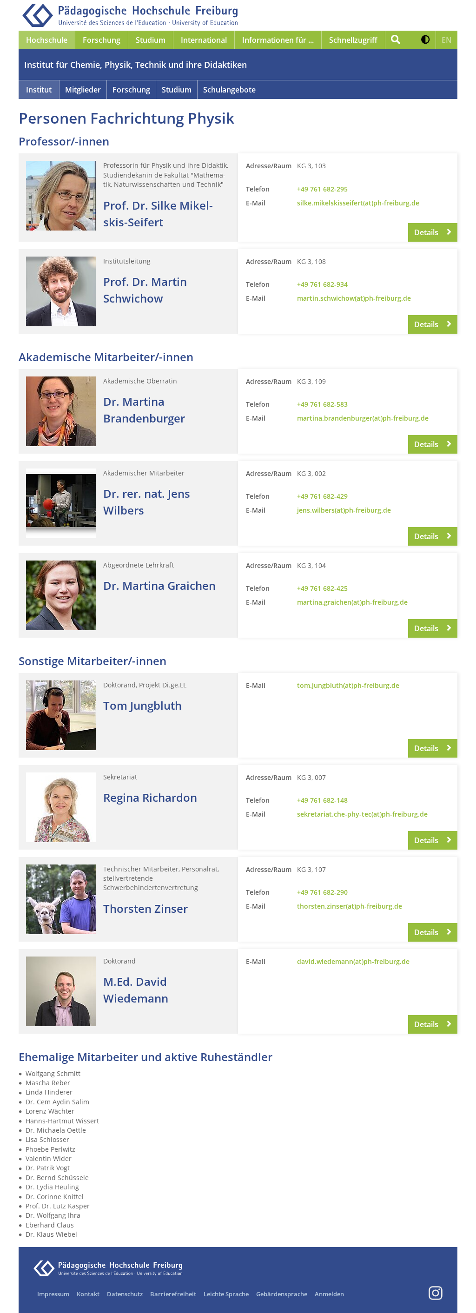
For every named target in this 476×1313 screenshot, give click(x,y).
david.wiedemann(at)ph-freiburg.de (353, 961)
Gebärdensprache (281, 1294)
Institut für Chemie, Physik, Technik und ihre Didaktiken (135, 64)
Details (427, 232)
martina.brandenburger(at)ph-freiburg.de (363, 418)
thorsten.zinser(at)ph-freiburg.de (349, 906)
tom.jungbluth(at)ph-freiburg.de (348, 685)
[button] (426, 40)
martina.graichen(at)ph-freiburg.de (352, 602)
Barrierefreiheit (173, 1294)
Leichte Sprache (226, 1294)
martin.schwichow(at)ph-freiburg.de (354, 298)
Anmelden (329, 1294)
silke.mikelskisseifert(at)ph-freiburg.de (358, 202)
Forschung (131, 90)
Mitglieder (83, 90)
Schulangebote (229, 90)
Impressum (53, 1294)
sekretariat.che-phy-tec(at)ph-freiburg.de (362, 814)
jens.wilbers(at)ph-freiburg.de (344, 510)
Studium (177, 90)
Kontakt (88, 1294)
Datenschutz (125, 1294)
